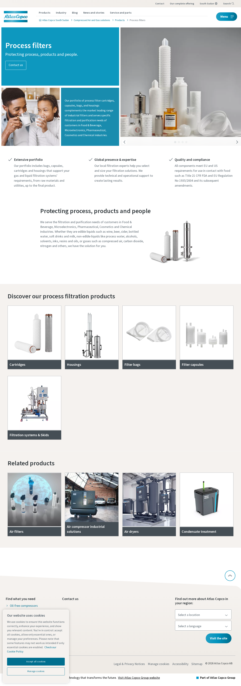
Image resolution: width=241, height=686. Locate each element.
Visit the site (218, 638)
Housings (74, 364)
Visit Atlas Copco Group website (139, 678)
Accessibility (180, 664)
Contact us (16, 65)
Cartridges (17, 364)
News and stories (93, 12)
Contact (159, 3)
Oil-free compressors (24, 606)
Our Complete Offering (182, 3)
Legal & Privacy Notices (129, 664)
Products (44, 12)
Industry (61, 12)
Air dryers (131, 531)
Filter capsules (193, 364)
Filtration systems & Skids (29, 435)
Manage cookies (158, 664)
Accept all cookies (36, 661)
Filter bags (132, 364)
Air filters (16, 531)
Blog (75, 12)
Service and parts (120, 12)
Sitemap (196, 664)
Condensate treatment (199, 531)
